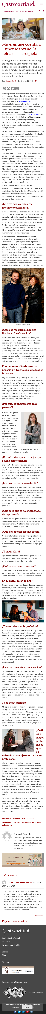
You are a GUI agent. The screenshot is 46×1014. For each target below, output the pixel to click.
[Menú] (41, 3)
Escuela (5, 952)
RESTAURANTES (11, 11)
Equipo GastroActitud (11, 938)
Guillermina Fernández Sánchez (20, 882)
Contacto (6, 941)
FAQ (4, 955)
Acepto (27, 1007)
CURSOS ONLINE (26, 11)
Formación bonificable (11, 945)
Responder (38, 915)
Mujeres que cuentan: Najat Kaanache (18, 819)
